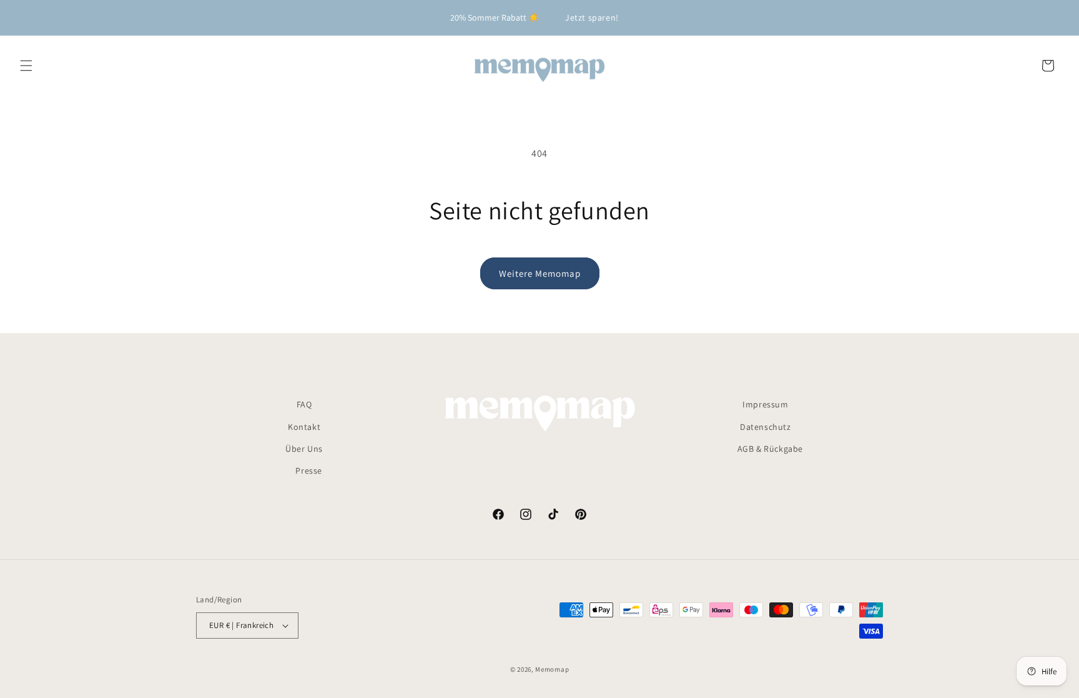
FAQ (304, 404)
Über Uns (304, 448)
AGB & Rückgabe (770, 448)
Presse (308, 470)
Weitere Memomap (540, 273)
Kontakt (304, 426)
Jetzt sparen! (592, 17)
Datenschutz (765, 426)
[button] (26, 65)
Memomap (552, 669)
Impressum (765, 404)
